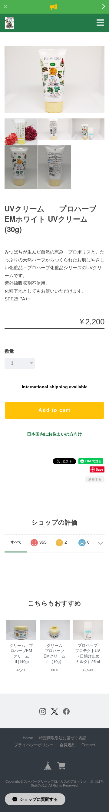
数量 (9, 351)
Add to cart (54, 410)
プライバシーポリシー (34, 745)
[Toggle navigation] (100, 22)
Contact (88, 745)
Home (28, 738)
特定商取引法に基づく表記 (62, 738)
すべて (16, 542)
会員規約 (67, 745)
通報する (94, 479)
